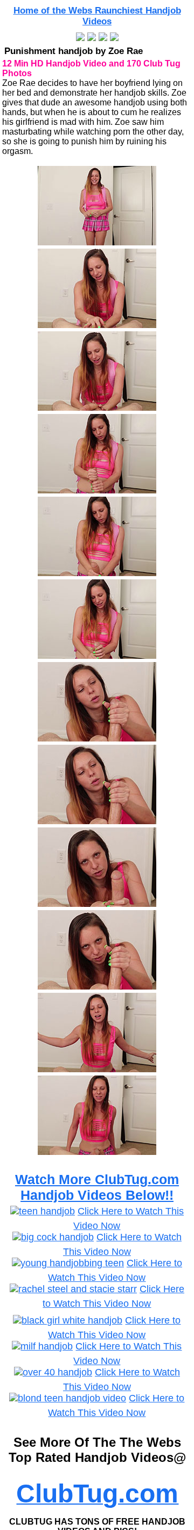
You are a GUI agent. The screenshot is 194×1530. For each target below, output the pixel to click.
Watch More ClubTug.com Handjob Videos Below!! (97, 1187)
